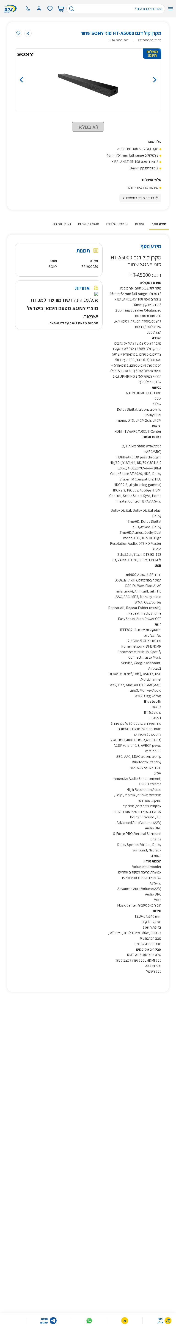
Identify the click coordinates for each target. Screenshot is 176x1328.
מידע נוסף (158, 224)
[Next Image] (139, 80)
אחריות (139, 224)
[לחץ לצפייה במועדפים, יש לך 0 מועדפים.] (49, 8)
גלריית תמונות (62, 224)
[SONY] (25, 54)
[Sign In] (38, 8)
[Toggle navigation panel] (170, 8)
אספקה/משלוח (88, 224)
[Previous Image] (37, 80)
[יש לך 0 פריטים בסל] (60, 8)
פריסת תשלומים (117, 224)
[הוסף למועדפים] (18, 33)
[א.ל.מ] (11, 9)
